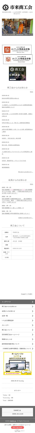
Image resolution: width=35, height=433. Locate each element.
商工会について (7, 330)
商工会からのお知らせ (9, 306)
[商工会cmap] (17, 73)
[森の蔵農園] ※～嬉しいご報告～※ (13, 208)
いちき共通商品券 (8, 320)
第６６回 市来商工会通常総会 (11, 145)
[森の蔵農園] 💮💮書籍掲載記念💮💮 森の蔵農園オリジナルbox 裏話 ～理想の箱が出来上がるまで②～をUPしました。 (17, 191)
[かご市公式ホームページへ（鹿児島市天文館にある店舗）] (16, 49)
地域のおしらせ (7, 339)
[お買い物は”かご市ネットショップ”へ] (17, 59)
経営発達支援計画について (10, 344)
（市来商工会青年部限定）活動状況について (16, 348)
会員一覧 (5, 316)
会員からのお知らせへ (25, 217)
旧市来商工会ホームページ (10, 334)
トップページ (6, 301)
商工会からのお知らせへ (25, 172)
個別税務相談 (6, 167)
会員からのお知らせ (8, 311)
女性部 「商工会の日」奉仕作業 (11, 138)
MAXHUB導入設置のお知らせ (10, 98)
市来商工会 (13, 421)
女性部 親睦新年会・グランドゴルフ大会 (14, 160)
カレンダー (5, 325)
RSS (31, 92)
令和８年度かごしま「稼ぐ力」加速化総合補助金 (16, 122)
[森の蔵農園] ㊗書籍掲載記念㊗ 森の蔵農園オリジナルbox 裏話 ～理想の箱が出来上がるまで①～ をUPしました (17, 200)
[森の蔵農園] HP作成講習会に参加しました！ (16, 213)
